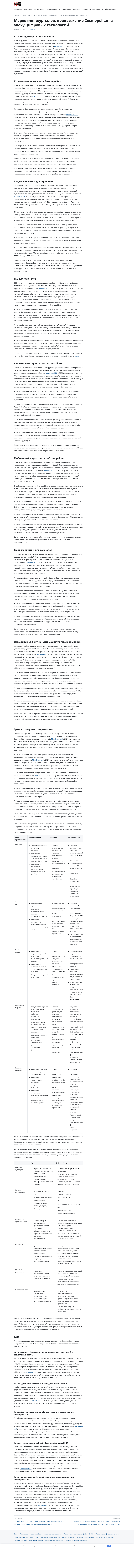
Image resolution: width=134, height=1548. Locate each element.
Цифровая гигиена (36, 1540)
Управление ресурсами (71, 9)
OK (109, 1546)
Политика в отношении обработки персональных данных (40, 1534)
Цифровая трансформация (34, 9)
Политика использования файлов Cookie (78, 1534)
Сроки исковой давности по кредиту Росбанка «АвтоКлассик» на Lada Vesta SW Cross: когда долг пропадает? (39, 1521)
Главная (16, 15)
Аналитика (18, 9)
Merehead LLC (60, 46)
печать (78, 356)
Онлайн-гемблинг (109, 9)
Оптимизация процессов (54, 1540)
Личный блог (26, 15)
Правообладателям (21, 1537)
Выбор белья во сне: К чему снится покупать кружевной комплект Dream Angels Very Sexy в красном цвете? (97, 1521)
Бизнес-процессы (53, 9)
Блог (15, 1534)
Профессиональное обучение (76, 1540)
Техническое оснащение (91, 9)
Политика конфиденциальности (107, 1534)
